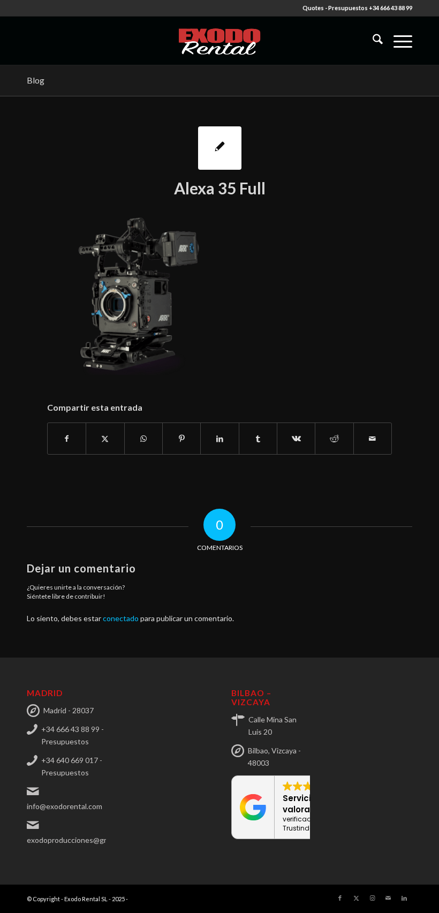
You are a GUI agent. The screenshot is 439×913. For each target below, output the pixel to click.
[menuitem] (372, 41)
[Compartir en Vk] (296, 438)
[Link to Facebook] (340, 898)
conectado (121, 618)
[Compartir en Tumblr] (258, 438)
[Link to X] (356, 898)
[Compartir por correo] (372, 438)
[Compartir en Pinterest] (181, 438)
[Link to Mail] (388, 898)
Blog (35, 80)
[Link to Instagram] (372, 898)
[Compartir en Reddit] (334, 438)
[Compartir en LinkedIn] (219, 438)
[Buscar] (372, 41)
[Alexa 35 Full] (219, 148)
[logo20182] (219, 41)
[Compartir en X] (105, 438)
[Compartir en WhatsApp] (143, 438)
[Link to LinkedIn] (404, 898)
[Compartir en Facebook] (67, 438)
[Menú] (397, 41)
